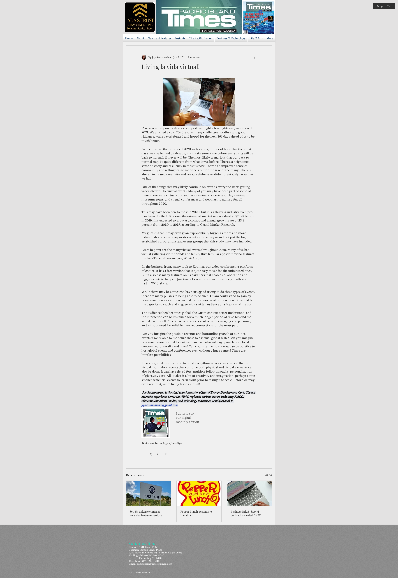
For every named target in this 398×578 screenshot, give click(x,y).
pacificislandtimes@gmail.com (154, 563)
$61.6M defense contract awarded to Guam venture (146, 513)
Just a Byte (176, 443)
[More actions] (255, 57)
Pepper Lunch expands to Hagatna (196, 513)
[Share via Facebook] (142, 454)
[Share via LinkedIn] (158, 454)
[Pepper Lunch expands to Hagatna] (199, 493)
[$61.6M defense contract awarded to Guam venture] (148, 493)
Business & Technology (155, 443)
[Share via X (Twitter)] (150, 454)
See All (268, 474)
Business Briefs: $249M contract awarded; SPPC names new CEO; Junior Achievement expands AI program (246, 513)
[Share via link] (165, 454)
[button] (384, 6)
